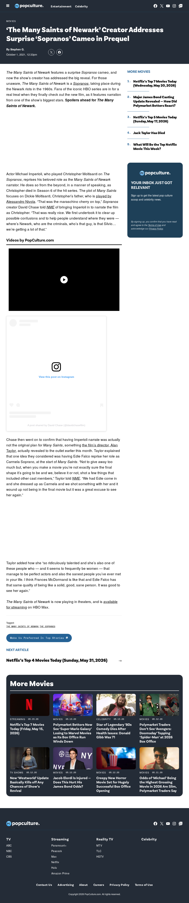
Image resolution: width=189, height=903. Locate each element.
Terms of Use (154, 225)
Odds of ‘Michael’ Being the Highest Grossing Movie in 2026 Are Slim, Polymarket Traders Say (158, 784)
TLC (98, 851)
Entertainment (61, 6)
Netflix (55, 862)
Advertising (66, 884)
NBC (9, 851)
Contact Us (44, 884)
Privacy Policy (156, 228)
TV (8, 839)
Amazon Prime (60, 873)
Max (53, 856)
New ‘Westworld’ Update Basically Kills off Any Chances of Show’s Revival (29, 784)
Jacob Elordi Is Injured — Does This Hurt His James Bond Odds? (72, 782)
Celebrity (81, 6)
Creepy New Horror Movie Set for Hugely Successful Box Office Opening (113, 784)
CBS (9, 856)
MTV (99, 845)
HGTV (100, 856)
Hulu (54, 867)
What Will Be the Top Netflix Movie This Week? (155, 146)
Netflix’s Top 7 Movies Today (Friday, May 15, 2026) (27, 728)
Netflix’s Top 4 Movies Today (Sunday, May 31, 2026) (56, 660)
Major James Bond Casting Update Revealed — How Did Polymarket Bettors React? (155, 101)
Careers (98, 884)
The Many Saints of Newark (22, 626)
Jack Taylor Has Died (149, 133)
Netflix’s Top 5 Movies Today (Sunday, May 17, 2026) (155, 119)
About (83, 884)
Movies (11, 21)
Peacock (56, 851)
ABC (9, 845)
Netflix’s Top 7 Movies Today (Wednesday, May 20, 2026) (155, 83)
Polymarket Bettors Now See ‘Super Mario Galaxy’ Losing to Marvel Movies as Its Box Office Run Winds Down (72, 732)
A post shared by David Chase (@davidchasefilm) (56, 425)
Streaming (17, 719)
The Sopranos (47, 626)
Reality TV (104, 839)
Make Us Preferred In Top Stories (38, 638)
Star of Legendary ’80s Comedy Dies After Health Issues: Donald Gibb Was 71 (114, 730)
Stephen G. (17, 49)
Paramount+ (58, 845)
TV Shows (16, 772)
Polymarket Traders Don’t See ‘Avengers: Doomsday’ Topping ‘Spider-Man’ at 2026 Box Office (156, 732)
